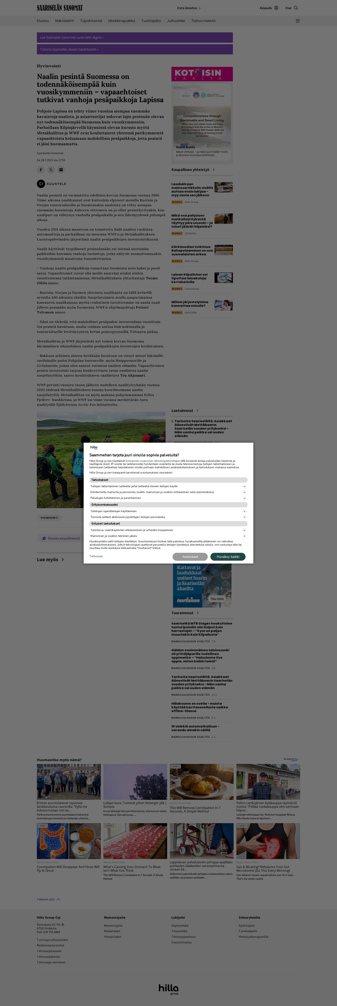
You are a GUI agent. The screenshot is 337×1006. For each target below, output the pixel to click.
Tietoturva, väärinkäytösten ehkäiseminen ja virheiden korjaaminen (131, 530)
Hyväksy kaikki (228, 556)
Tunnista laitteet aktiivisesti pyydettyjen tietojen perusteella (127, 517)
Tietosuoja (96, 556)
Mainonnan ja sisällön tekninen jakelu (113, 536)
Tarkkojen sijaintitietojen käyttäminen (113, 511)
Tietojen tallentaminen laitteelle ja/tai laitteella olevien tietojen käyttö (134, 486)
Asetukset (190, 556)
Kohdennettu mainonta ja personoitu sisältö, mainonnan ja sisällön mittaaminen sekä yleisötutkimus (152, 492)
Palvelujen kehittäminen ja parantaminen (115, 498)
